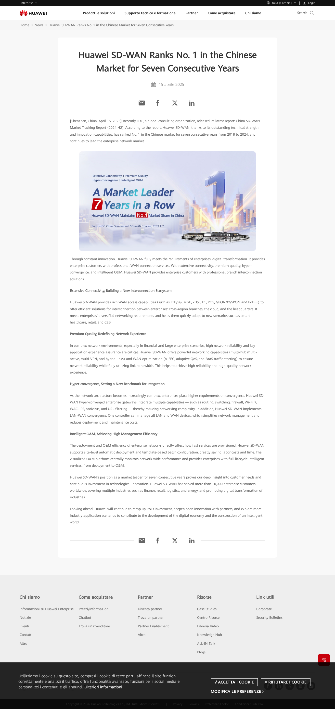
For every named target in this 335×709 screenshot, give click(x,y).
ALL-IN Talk (206, 643)
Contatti (26, 635)
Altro (23, 643)
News (39, 25)
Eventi (24, 626)
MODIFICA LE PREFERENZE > (237, 691)
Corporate (264, 609)
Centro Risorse (208, 617)
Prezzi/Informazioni (94, 609)
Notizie (25, 617)
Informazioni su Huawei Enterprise (47, 609)
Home (24, 25)
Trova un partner (151, 617)
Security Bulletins (269, 617)
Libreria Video (208, 626)
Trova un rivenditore (94, 626)
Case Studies (207, 609)
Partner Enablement (153, 626)
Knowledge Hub (209, 635)
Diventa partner (150, 609)
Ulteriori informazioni (103, 687)
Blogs (201, 652)
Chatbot (85, 617)
